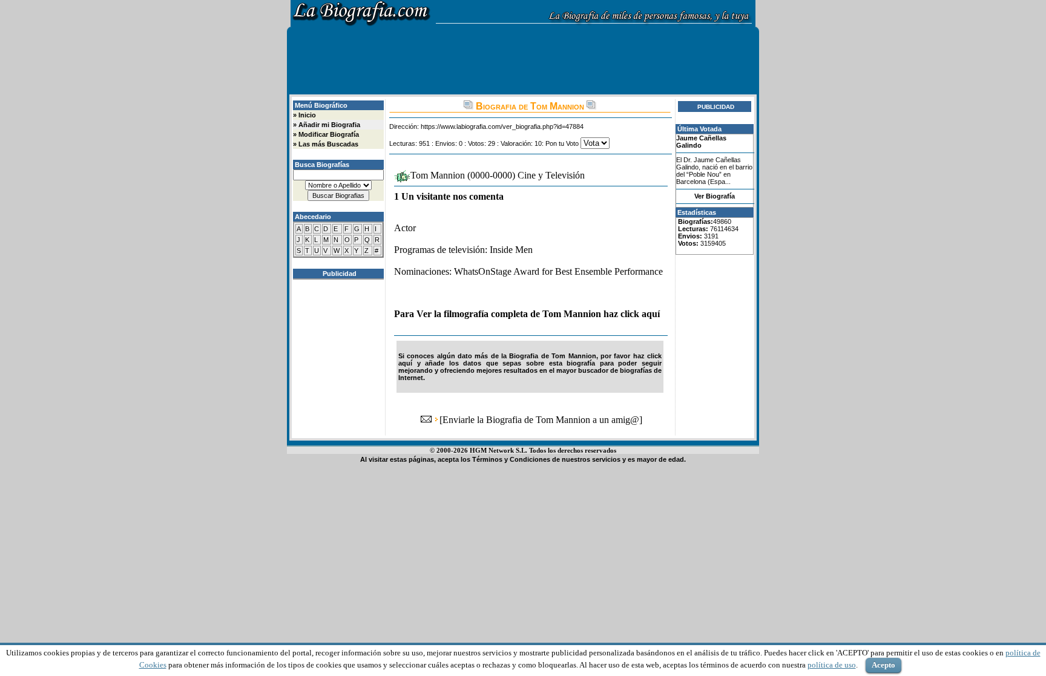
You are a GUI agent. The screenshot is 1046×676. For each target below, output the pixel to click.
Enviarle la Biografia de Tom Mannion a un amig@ (540, 420)
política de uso (832, 664)
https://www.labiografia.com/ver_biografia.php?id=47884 (502, 126)
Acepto (883, 664)
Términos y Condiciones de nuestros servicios (546, 459)
